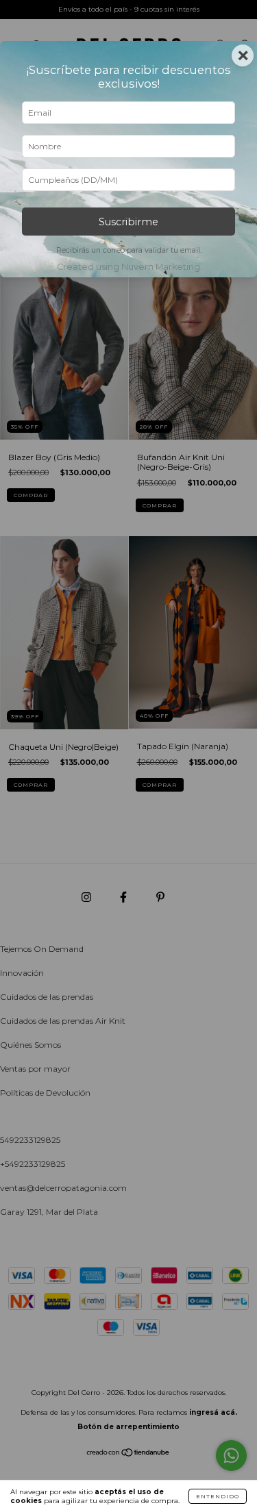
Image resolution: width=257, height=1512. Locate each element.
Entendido (217, 1496)
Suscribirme (128, 222)
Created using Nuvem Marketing (128, 267)
